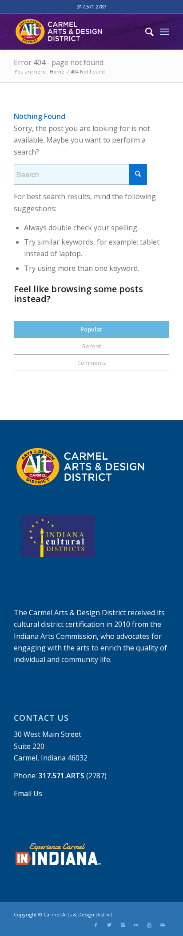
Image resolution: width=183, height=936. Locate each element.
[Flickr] (136, 925)
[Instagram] (122, 925)
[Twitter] (109, 925)
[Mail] (162, 925)
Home (57, 71)
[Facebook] (96, 925)
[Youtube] (149, 925)
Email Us (28, 793)
